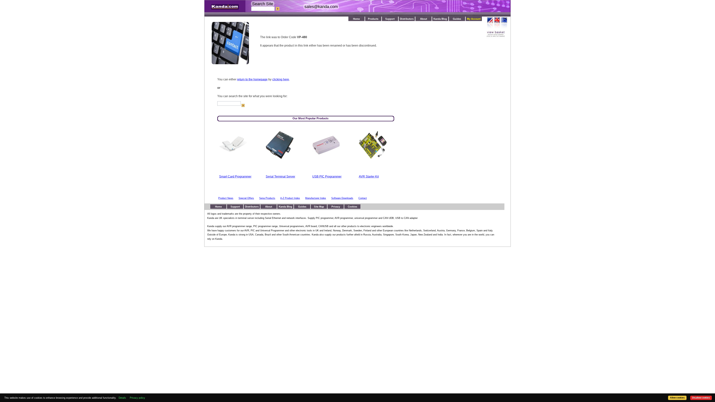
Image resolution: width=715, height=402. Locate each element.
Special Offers (246, 198)
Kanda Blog (440, 18)
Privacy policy (137, 397)
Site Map (319, 206)
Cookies (352, 206)
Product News (225, 198)
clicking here (280, 79)
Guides (457, 18)
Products (373, 18)
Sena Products (267, 198)
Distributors (407, 18)
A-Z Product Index (290, 198)
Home (356, 18)
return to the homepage (252, 79)
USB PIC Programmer (326, 176)
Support (390, 18)
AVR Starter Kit (369, 176)
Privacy (335, 206)
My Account (474, 18)
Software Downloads (342, 198)
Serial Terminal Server (280, 176)
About (423, 18)
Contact (362, 198)
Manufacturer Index (315, 198)
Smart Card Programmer (235, 176)
